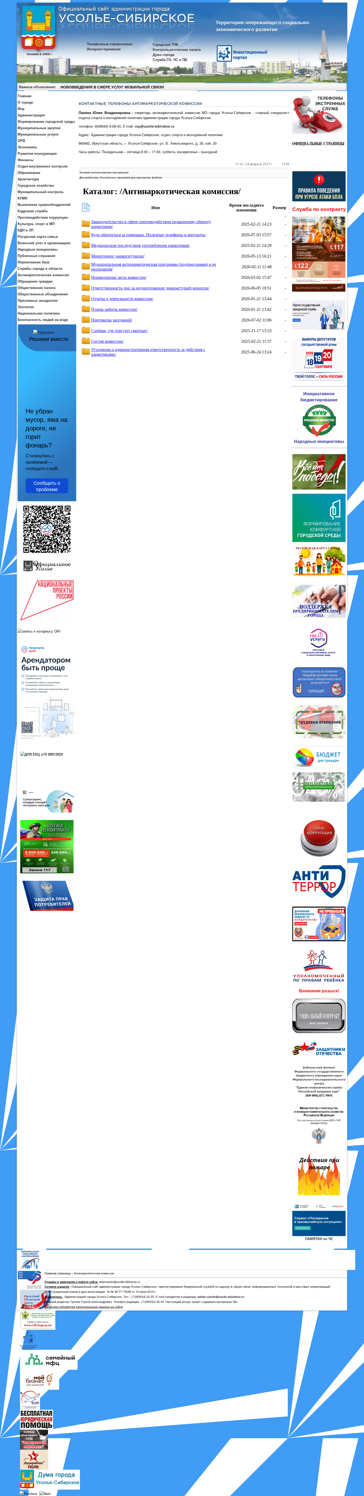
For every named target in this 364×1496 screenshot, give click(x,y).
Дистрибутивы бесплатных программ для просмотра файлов (120, 177)
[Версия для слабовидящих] (340, 87)
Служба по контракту (319, 209)
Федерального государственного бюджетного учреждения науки (319, 1073)
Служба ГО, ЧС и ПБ (170, 59)
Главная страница (58, 1273)
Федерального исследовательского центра (319, 1081)
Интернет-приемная (104, 48)
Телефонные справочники (109, 43)
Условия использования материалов (103, 172)
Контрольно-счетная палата (177, 49)
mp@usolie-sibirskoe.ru (155, 126)
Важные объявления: (37, 86)
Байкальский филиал (319, 1067)
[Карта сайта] (333, 87)
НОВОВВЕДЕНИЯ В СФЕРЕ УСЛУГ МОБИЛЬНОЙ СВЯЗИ (112, 86)
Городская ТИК (165, 44)
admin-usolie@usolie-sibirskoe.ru (220, 1297)
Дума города (163, 54)
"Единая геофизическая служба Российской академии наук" (319, 1089)
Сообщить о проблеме (47, 485)
